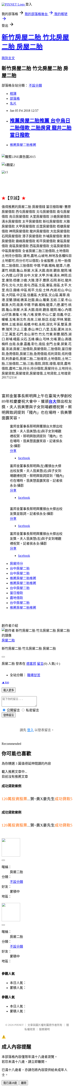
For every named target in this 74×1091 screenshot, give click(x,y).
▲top (5, 682)
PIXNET (19, 1024)
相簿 (13, 93)
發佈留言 (8, 715)
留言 (40, 663)
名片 (13, 103)
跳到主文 (8, 58)
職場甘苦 (33, 675)
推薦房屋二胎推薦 (23, 145)
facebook (24, 458)
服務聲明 (44, 1029)
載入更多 (8, 690)
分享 (13, 451)
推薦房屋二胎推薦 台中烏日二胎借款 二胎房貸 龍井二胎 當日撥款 (41, 128)
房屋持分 (16, 563)
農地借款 (16, 598)
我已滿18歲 (10, 1082)
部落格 (15, 98)
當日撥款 (16, 593)
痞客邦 (31, 663)
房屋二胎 (8, 640)
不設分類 (35, 85)
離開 (23, 1082)
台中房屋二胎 (20, 568)
